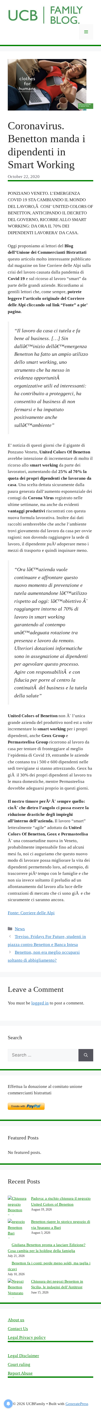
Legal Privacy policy (27, 1337)
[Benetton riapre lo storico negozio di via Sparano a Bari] (17, 1230)
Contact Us (18, 1328)
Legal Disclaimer (23, 1355)
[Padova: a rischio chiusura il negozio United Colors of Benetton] (17, 1207)
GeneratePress (77, 1404)
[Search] (85, 1055)
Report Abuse (20, 1373)
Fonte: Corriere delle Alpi (31, 912)
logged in (40, 1003)
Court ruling (19, 1364)
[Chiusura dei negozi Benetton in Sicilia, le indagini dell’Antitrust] (17, 1290)
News (20, 928)
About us (16, 1319)
